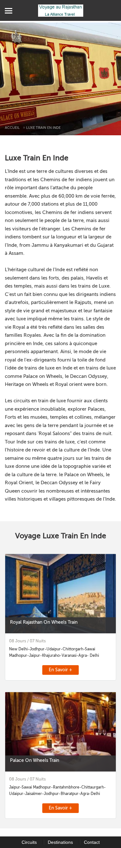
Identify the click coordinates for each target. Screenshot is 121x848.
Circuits (29, 842)
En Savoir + (60, 669)
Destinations (60, 842)
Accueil (12, 128)
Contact (92, 842)
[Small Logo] (60, 10)
